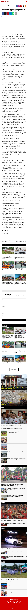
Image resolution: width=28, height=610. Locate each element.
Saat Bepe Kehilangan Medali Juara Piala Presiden (12, 520)
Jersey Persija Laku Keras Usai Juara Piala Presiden (16, 523)
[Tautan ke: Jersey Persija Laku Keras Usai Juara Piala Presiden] (4, 524)
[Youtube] (21, 6)
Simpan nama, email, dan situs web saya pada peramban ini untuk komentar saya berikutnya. (12, 316)
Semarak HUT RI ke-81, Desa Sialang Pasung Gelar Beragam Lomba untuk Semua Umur (20, 283)
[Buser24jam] (6, 1)
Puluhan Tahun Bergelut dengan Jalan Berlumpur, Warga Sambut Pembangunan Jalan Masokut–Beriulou (7, 337)
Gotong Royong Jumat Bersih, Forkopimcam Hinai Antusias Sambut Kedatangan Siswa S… (12, 485)
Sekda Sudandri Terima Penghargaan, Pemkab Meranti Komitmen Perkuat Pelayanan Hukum (20, 350)
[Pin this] (8, 13)
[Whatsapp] (13, 13)
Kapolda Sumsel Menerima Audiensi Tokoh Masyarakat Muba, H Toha (7, 239)
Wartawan (7, 608)
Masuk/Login (15, 606)
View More (14, 369)
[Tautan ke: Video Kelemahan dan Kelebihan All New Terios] (14, 539)
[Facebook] (17, 6)
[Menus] (26, 1)
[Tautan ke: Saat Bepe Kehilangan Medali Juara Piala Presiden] (14, 511)
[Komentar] (16, 13)
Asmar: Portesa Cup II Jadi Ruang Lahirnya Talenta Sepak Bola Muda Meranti (7, 269)
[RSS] (25, 6)
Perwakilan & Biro (21, 606)
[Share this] (3, 13)
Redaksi (2, 608)
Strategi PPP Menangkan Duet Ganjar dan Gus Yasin (12, 428)
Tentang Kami (12, 608)
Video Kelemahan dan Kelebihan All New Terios (11, 549)
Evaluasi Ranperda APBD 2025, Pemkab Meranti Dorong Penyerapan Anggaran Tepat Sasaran (20, 337)
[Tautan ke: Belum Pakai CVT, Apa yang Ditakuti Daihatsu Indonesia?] (4, 552)
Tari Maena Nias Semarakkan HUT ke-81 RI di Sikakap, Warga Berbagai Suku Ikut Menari (7, 283)
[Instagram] (19, 6)
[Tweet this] (5, 13)
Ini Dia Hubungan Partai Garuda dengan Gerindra (12, 425)
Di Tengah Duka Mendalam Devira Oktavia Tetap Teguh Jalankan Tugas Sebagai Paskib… (13, 580)
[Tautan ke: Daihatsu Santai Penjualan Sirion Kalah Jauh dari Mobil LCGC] (4, 557)
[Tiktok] (23, 6)
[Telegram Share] (10, 13)
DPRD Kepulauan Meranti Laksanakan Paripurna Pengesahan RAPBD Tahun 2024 (20, 239)
